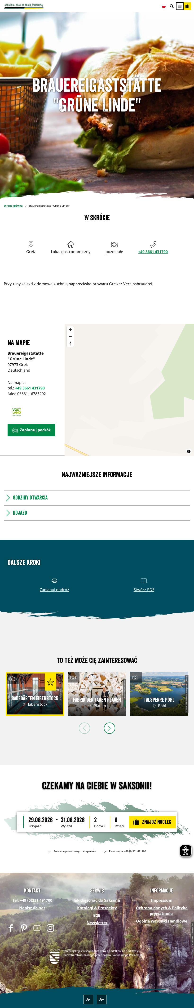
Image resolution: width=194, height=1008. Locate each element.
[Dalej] (109, 728)
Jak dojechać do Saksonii (97, 900)
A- (88, 999)
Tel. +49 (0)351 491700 (32, 900)
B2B (97, 915)
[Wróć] (84, 728)
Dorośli (99, 826)
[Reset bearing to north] (70, 343)
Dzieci (119, 826)
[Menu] (180, 6)
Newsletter (97, 922)
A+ (101, 999)
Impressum (161, 900)
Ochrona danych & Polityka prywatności (162, 910)
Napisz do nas (32, 907)
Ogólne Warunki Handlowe (161, 921)
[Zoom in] (70, 329)
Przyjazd (35, 826)
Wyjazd (66, 826)
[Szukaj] (172, 6)
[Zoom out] (70, 336)
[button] (31, 430)
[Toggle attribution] (189, 451)
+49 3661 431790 (153, 251)
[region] (129, 390)
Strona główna (13, 205)
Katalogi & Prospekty (97, 907)
